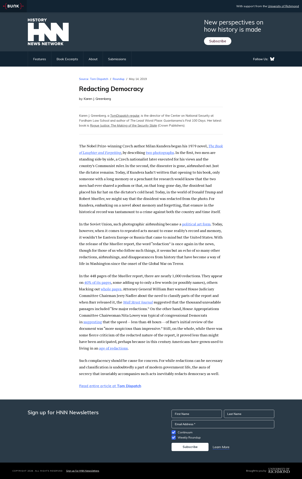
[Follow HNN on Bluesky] (272, 59)
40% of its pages (97, 282)
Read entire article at (110, 385)
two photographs (160, 152)
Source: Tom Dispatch (93, 79)
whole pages (111, 288)
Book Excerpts (67, 59)
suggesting (92, 321)
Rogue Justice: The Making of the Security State (123, 125)
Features (39, 59)
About (93, 59)
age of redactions (113, 348)
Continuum (185, 432)
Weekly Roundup (189, 437)
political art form (196, 224)
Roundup (118, 79)
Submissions (117, 59)
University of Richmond (283, 6)
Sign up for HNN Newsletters (82, 470)
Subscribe (217, 41)
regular (124, 116)
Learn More (221, 447)
